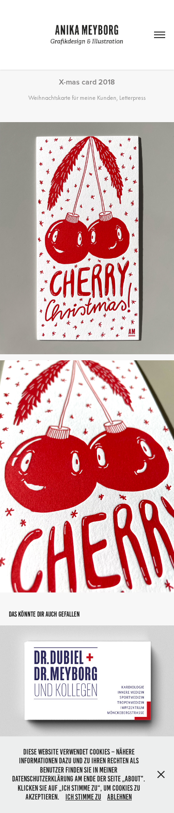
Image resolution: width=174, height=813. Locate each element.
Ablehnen (119, 797)
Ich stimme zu (83, 797)
